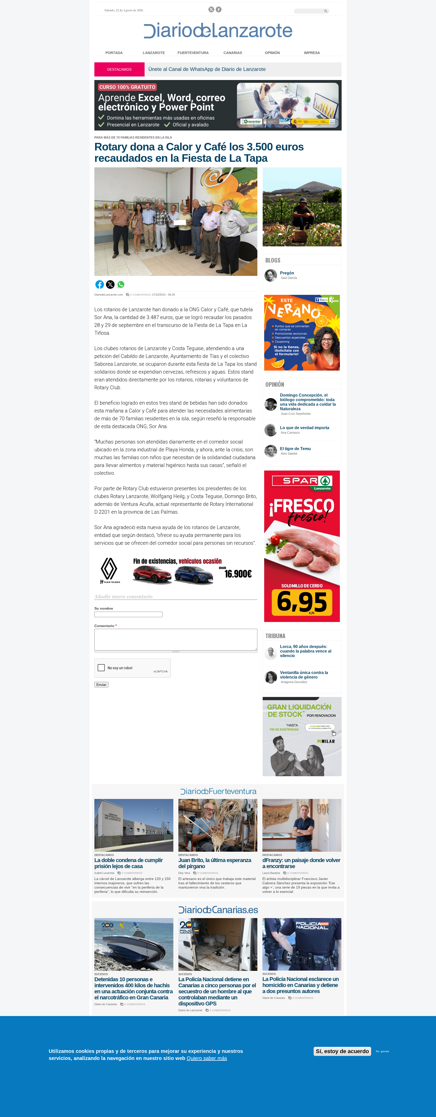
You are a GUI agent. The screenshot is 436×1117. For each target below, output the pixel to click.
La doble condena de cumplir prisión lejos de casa (128, 863)
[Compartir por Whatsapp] (121, 287)
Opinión (272, 53)
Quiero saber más (207, 1058)
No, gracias (382, 1051)
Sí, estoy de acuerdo (342, 1051)
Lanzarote (154, 53)
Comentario (105, 626)
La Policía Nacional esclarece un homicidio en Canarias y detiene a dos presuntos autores (300, 985)
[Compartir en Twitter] (110, 287)
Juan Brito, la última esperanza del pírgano (214, 863)
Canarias (233, 53)
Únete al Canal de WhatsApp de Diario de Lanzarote (207, 69)
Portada (114, 53)
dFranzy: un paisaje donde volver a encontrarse (301, 863)
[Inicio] (218, 38)
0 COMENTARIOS (140, 294)
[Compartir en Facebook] (99, 287)
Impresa (312, 53)
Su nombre (103, 608)
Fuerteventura (193, 53)
